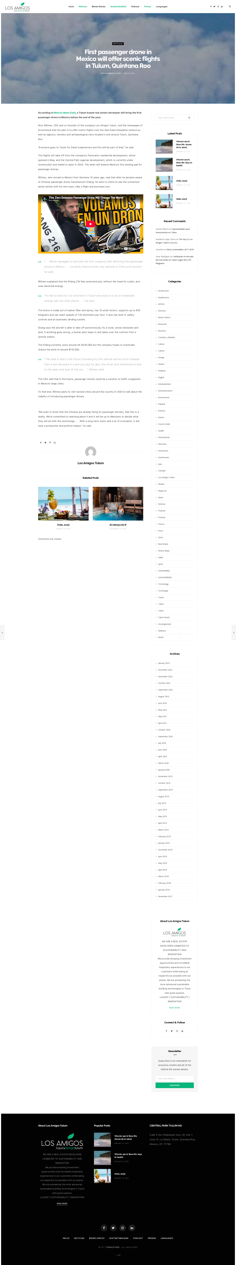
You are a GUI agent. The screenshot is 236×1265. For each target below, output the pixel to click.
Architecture (163, 290)
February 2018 (164, 883)
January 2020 (164, 769)
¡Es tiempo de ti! (118, 524)
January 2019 (164, 843)
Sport (160, 564)
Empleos (162, 370)
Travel (161, 597)
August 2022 (163, 696)
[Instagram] (122, 1227)
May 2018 (162, 863)
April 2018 (162, 869)
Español (161, 404)
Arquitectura (163, 297)
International (163, 437)
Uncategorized (164, 624)
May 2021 (162, 716)
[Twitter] (113, 1227)
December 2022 (165, 669)
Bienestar (162, 324)
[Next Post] (234, 632)
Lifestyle (162, 470)
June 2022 (162, 703)
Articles (161, 304)
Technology (163, 584)
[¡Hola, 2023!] (63, 504)
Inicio (71, 6)
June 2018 (162, 856)
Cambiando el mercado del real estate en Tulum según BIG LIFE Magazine (175, 260)
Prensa (147, 6)
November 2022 (165, 676)
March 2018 (163, 876)
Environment (163, 397)
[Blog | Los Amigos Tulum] (17, 7)
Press (160, 530)
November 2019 (165, 776)
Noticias (83, 6)
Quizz (160, 537)
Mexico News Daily (65, 112)
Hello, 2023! (181, 199)
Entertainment (164, 384)
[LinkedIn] (132, 1227)
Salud (160, 557)
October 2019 (164, 783)
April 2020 (162, 756)
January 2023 (164, 663)
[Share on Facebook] (25, 121)
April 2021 (162, 723)
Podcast (135, 6)
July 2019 (162, 803)
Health (161, 430)
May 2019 (162, 816)
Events (161, 417)
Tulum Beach (164, 617)
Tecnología (163, 590)
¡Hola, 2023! (63, 524)
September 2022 (165, 689)
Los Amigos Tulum (112, 73)
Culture (161, 350)
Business (162, 330)
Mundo (161, 484)
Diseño (161, 364)
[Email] (25, 136)
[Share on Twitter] (25, 129)
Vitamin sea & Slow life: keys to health (184, 162)
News (160, 497)
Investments (163, 457)
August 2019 (163, 796)
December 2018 (165, 849)
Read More (174, 1008)
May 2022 (162, 710)
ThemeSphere (113, 1247)
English (161, 377)
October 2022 (164, 683)
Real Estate (163, 544)
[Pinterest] (50, 443)
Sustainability (164, 570)
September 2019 (165, 789)
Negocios (162, 490)
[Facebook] (104, 1227)
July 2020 (162, 743)
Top (119, 1255)
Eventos (161, 410)
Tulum (161, 604)
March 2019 (163, 829)
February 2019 (164, 836)
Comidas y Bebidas (166, 337)
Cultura (161, 344)
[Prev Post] (2, 632)
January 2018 (164, 889)
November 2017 (165, 896)
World (160, 637)
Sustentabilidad (118, 6)
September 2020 (165, 736)
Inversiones (163, 450)
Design (161, 357)
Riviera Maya (163, 550)
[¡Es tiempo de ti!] (118, 504)
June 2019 (162, 809)
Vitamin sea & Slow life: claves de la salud (183, 144)
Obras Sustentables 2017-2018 (180, 249)
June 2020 (162, 749)
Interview (162, 444)
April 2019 (162, 823)
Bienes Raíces (98, 6)
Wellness (162, 630)
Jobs (160, 464)
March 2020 (163, 763)
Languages (161, 6)
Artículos (118, 43)
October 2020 (164, 729)
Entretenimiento (165, 390)
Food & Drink (164, 424)
